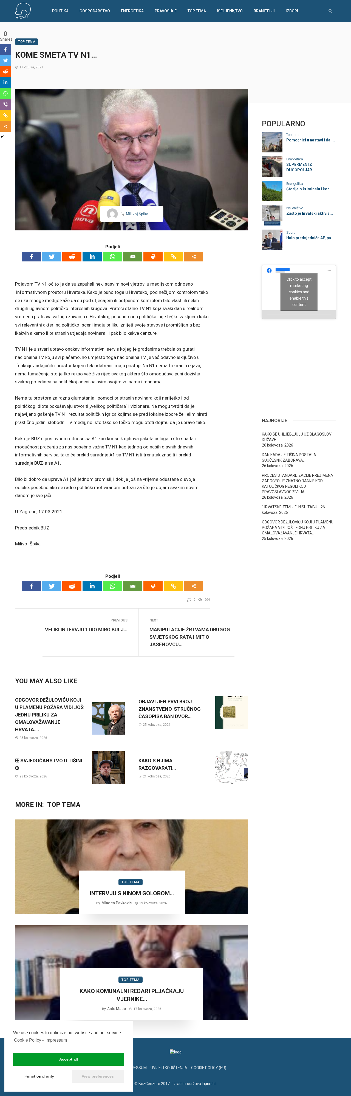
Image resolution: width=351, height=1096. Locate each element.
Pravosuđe (166, 11)
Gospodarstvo (95, 11)
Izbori (292, 11)
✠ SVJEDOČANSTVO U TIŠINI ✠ (48, 764)
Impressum (56, 1040)
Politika (60, 11)
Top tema (197, 11)
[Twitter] (51, 256)
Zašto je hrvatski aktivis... (309, 213)
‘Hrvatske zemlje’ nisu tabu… (291, 507)
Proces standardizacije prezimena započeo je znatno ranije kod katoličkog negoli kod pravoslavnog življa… (297, 483)
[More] (193, 256)
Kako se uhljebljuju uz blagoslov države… (297, 437)
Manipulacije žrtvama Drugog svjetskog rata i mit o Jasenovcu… (189, 637)
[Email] (132, 256)
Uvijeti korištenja (169, 1068)
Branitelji (264, 11)
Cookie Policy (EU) (208, 1068)
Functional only (39, 1076)
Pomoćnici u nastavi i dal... (310, 140)
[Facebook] (31, 256)
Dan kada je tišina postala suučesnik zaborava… (289, 457)
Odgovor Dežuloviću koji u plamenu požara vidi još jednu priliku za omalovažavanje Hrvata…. (49, 714)
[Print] (153, 256)
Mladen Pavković (116, 903)
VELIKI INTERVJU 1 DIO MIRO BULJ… (86, 629)
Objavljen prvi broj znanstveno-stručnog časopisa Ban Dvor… (169, 709)
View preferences (98, 1076)
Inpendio (209, 1083)
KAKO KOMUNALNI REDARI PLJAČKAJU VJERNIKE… (132, 995)
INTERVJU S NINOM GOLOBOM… (132, 893)
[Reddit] (71, 256)
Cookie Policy (27, 1040)
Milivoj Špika (137, 214)
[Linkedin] (92, 256)
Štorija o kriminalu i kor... (309, 189)
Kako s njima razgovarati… (157, 764)
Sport (290, 232)
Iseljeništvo (230, 11)
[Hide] (2, 137)
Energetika (132, 11)
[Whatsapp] (112, 256)
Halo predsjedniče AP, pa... (310, 238)
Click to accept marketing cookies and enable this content (299, 291)
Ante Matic (116, 1008)
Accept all (68, 1059)
